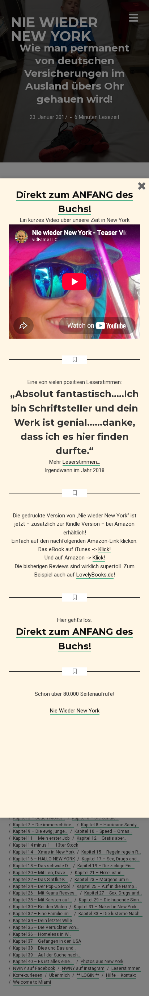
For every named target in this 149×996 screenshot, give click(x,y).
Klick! (104, 549)
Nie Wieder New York (74, 710)
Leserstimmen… (81, 462)
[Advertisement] (74, 760)
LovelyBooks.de (95, 574)
